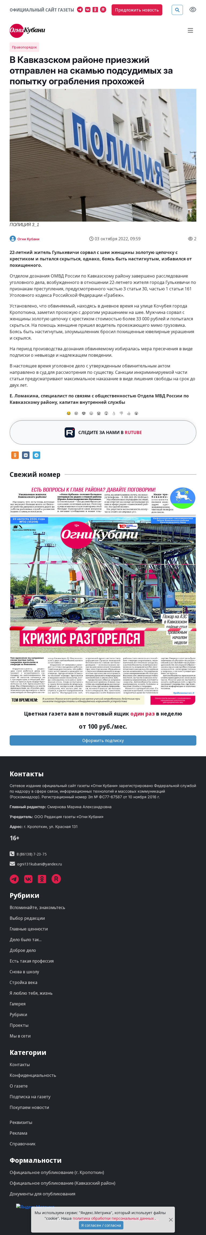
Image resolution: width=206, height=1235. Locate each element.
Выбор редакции (27, 918)
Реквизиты (21, 1122)
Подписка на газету (30, 1097)
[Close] (170, 1219)
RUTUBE (133, 432)
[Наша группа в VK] (89, 10)
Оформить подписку (103, 740)
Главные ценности (29, 929)
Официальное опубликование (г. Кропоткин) (57, 1172)
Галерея (17, 1004)
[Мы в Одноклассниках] (96, 10)
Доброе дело (23, 950)
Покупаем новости (29, 1107)
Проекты (19, 1025)
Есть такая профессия (32, 961)
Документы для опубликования (42, 1194)
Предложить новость (137, 10)
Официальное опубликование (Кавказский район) (62, 1183)
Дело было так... (26, 940)
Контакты (20, 1064)
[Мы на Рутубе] (104, 10)
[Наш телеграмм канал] (81, 10)
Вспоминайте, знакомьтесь (37, 907)
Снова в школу (24, 972)
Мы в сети (20, 1036)
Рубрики (18, 1014)
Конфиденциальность (33, 1075)
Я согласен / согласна (101, 1225)
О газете (19, 1086)
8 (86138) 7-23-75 (32, 854)
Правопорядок (24, 47)
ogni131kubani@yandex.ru (39, 864)
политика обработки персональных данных (114, 1218)
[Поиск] (177, 10)
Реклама (18, 1133)
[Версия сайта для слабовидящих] (192, 10)
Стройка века (23, 982)
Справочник (22, 1144)
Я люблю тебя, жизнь (31, 993)
